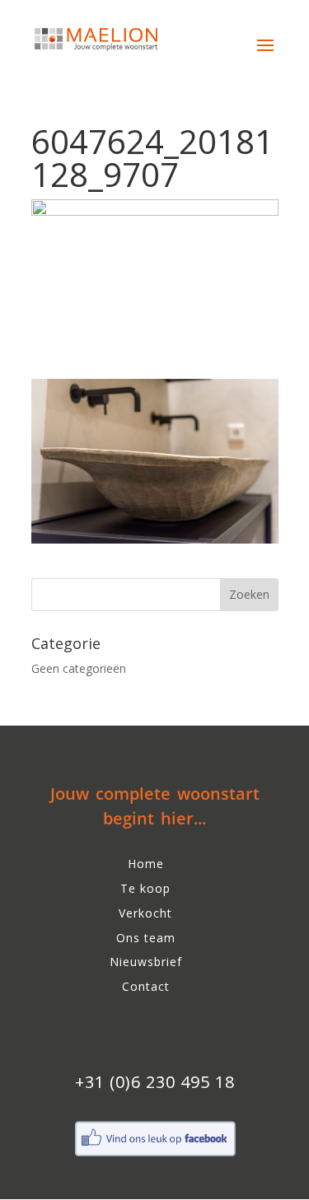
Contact (146, 986)
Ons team (146, 938)
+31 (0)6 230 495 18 (155, 1082)
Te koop (145, 888)
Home (146, 863)
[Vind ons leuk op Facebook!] (155, 1154)
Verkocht (145, 913)
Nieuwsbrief (146, 961)
